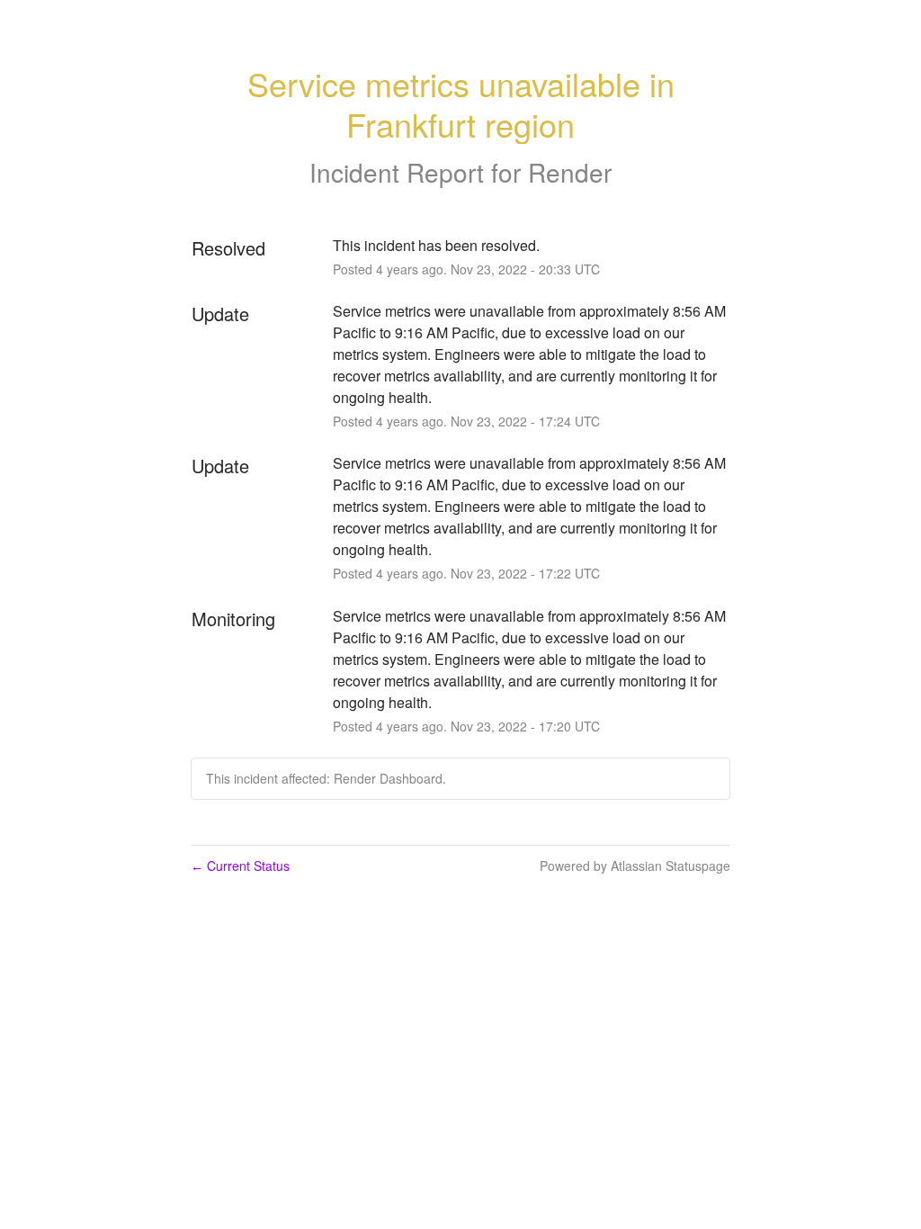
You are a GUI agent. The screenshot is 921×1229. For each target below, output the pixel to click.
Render (570, 172)
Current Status (240, 866)
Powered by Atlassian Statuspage (635, 866)
